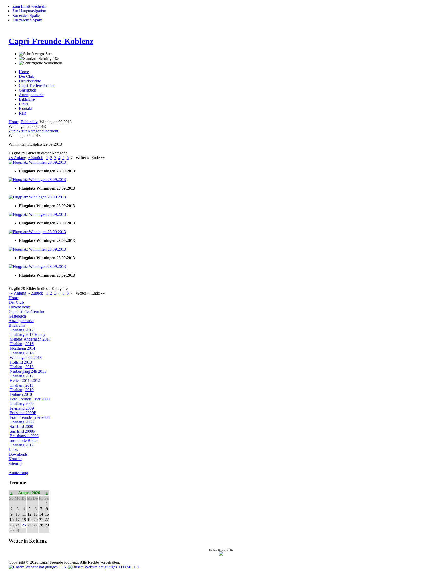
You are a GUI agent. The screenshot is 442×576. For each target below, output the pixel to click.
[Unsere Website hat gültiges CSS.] (38, 567)
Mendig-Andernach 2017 (30, 339)
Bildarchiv (27, 99)
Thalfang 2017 (22, 330)
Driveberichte (30, 81)
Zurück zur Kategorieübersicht (33, 131)
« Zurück (35, 157)
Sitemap (15, 463)
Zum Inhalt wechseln (29, 6)
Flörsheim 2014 (22, 348)
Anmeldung (18, 472)
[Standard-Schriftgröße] (39, 58)
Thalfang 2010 (22, 390)
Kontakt (25, 108)
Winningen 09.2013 (26, 357)
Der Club (26, 76)
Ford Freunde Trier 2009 (30, 399)
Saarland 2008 (21, 426)
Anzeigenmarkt (31, 95)
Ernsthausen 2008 (24, 436)
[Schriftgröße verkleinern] (40, 63)
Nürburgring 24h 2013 (28, 371)
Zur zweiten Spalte (27, 20)
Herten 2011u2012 (25, 380)
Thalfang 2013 (22, 367)
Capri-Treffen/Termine (37, 85)
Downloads (18, 454)
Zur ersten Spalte (26, 15)
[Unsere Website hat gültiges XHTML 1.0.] (104, 567)
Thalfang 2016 (22, 344)
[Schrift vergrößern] (35, 54)
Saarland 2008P (22, 431)
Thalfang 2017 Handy (28, 334)
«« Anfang (17, 157)
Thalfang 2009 (22, 403)
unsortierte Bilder (24, 440)
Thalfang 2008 (22, 422)
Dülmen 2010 (21, 394)
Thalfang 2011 (21, 385)
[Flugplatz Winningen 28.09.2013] (37, 162)
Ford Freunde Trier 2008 (30, 417)
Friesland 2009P (23, 413)
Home (24, 72)
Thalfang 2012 (22, 376)
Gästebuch (27, 90)
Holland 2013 (21, 362)
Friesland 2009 (22, 408)
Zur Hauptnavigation (29, 11)
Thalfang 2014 (22, 353)
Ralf (22, 113)
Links (23, 104)
